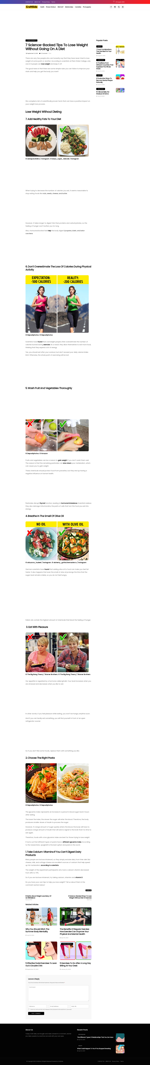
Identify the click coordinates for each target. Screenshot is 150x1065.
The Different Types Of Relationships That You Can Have (95, 1037)
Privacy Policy (46, 2)
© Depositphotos (32, 335)
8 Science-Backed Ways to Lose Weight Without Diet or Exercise (79, 897)
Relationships (69, 7)
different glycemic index (72, 842)
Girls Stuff (60, 7)
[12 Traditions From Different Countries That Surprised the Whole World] (120, 63)
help (50, 231)
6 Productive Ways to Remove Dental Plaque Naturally (104, 80)
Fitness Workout (51, 7)
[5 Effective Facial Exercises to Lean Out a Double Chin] (41, 951)
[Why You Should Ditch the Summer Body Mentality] (41, 916)
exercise (46, 345)
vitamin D (79, 877)
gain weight (62, 460)
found (40, 342)
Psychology (81, 1034)
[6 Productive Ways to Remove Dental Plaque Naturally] (120, 76)
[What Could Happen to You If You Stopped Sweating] (120, 1049)
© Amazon (43, 453)
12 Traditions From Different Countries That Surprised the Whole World (104, 66)
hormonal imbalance (69, 503)
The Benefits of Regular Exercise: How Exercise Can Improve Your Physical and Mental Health (74, 931)
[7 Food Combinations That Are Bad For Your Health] (120, 49)
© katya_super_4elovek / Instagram (64, 159)
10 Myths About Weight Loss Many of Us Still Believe (38, 897)
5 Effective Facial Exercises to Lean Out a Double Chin (41, 964)
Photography (87, 7)
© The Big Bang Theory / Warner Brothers (42, 674)
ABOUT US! (37, 2)
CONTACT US (29, 2)
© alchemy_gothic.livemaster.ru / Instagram (69, 562)
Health (42, 7)
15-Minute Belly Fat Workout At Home (102, 93)
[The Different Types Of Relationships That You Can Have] (120, 1037)
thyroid (43, 503)
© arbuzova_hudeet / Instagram (38, 562)
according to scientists (49, 865)
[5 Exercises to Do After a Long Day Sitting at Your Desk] (75, 951)
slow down (67, 463)
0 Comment (44, 53)
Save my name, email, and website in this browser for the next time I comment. (51, 1009)
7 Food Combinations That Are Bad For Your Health (103, 51)
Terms (53, 2)
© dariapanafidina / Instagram (37, 159)
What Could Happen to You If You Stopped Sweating (94, 1049)
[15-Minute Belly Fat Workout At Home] (120, 90)
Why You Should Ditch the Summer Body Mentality (37, 930)
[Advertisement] (52, 22)
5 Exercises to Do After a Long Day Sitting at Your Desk (75, 964)
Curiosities (78, 7)
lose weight (45, 64)
